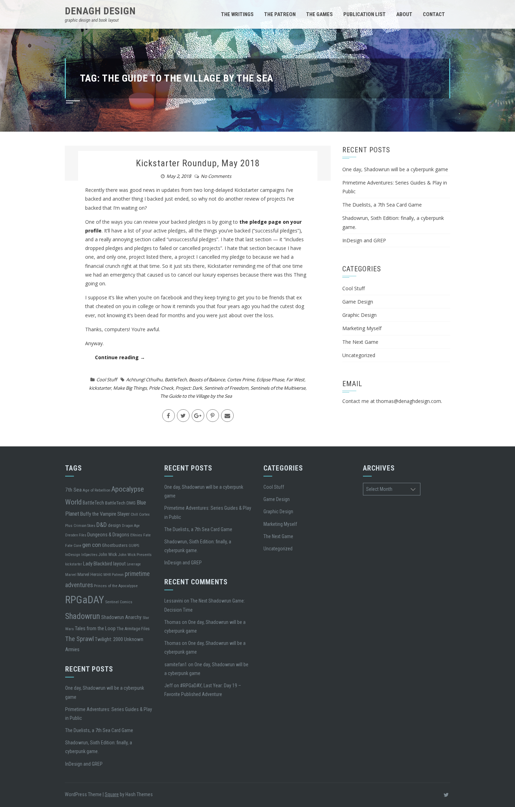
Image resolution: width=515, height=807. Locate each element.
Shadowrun (82, 616)
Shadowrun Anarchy (121, 617)
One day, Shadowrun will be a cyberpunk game (395, 169)
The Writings (237, 14)
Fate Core (73, 545)
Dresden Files (75, 535)
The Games (319, 14)
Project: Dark (189, 388)
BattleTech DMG (120, 503)
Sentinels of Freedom (226, 388)
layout (119, 564)
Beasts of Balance (207, 379)
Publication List (364, 14)
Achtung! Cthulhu (144, 379)
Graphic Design (359, 315)
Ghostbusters (115, 545)
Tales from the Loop (95, 628)
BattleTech (176, 379)
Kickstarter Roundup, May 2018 (198, 163)
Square (112, 794)
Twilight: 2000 (109, 639)
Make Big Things (130, 388)
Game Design (357, 301)
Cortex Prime (240, 379)
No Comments (216, 176)
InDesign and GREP (364, 240)
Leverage (134, 564)
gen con (91, 544)
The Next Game (360, 342)
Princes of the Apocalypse (116, 585)
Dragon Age (131, 525)
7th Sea (73, 490)
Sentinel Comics (118, 601)
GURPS (134, 545)
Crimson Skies (84, 525)
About (404, 14)
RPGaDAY (84, 600)
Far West (295, 379)
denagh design (100, 11)
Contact (434, 14)
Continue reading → (120, 357)
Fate (147, 535)
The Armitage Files (133, 628)
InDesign (72, 554)
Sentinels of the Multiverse (277, 388)
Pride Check (161, 388)
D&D (101, 524)
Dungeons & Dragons (108, 534)
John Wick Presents (135, 554)
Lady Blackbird (97, 564)
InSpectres (89, 554)
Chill (134, 514)
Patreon (118, 574)
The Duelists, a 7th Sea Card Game (382, 204)
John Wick (107, 554)
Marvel (70, 574)
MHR (107, 574)
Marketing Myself (362, 328)
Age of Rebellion (96, 490)
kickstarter (100, 388)
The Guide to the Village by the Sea (196, 396)
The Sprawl (79, 639)
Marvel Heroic (89, 574)
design (114, 525)
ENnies (136, 535)
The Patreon (280, 14)
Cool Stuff (106, 379)
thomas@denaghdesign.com (408, 401)
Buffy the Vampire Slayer (105, 514)
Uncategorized (358, 355)
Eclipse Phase (270, 379)
